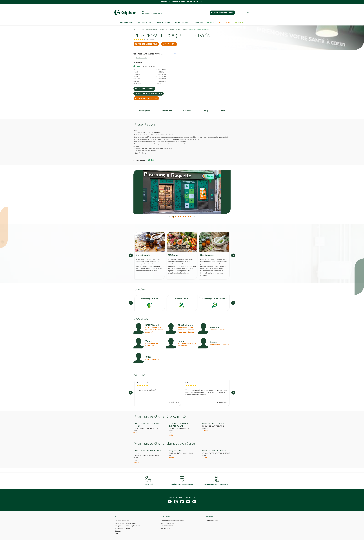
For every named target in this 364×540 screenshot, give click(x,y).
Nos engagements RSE (145, 22)
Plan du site (165, 528)
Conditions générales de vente (172, 521)
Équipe (206, 111)
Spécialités (167, 111)
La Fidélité (210, 22)
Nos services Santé (164, 22)
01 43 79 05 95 (141, 58)
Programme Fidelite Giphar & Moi (127, 526)
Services (187, 111)
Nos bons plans (224, 22)
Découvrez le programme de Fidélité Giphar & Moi (182, 2)
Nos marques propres (182, 22)
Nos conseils (239, 22)
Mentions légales (167, 523)
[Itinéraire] (202, 54)
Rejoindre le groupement (222, 13)
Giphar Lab (199, 22)
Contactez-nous (212, 521)
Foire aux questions (122, 528)
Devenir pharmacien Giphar (125, 523)
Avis (223, 111)
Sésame (118, 531)
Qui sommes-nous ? (126, 22)
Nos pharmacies (167, 526)
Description (144, 111)
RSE (116, 534)
